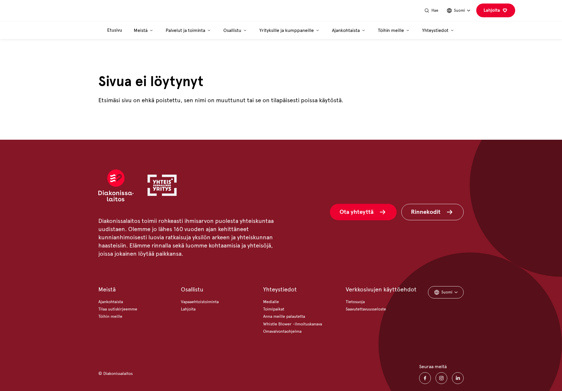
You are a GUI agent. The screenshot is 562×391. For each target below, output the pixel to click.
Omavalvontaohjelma (282, 331)
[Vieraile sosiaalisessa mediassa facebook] (425, 378)
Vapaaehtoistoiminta (200, 301)
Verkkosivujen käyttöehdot (381, 289)
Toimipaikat (273, 309)
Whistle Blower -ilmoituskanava (292, 324)
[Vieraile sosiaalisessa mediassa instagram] (441, 378)
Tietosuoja (355, 301)
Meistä (107, 289)
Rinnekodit (426, 212)
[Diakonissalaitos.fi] (71, 10)
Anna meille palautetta (284, 316)
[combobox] (458, 10)
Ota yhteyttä (356, 212)
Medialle (271, 301)
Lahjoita (492, 10)
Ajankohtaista (110, 301)
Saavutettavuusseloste (366, 309)
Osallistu (192, 289)
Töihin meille (110, 316)
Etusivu (114, 30)
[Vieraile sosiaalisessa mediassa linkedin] (458, 378)
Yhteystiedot (280, 289)
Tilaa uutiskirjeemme (117, 309)
